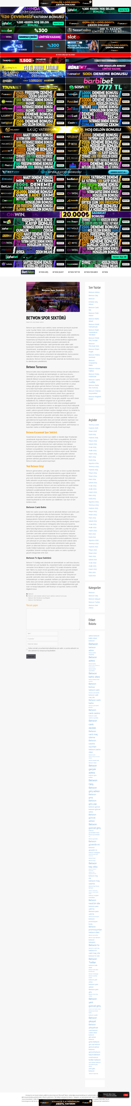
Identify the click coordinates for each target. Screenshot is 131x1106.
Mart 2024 (92, 479)
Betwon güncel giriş (95, 826)
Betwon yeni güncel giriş (95, 1002)
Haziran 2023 (93, 508)
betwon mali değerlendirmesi (92, 873)
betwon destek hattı (94, 760)
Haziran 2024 (93, 470)
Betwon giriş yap (93, 802)
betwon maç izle (93, 877)
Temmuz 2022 (94, 543)
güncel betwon (94, 1052)
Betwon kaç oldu (93, 865)
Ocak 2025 (92, 447)
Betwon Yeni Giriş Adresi (93, 995)
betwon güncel (94, 807)
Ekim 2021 (92, 572)
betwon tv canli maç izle (94, 951)
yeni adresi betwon (95, 1062)
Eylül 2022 (92, 537)
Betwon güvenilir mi (94, 843)
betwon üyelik (93, 1015)
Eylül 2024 (92, 460)
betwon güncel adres (94, 810)
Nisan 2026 (93, 431)
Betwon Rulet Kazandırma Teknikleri (94, 332)
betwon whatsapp (93, 974)
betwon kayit (92, 858)
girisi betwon (94, 1042)
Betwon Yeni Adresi (91, 272)
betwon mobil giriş (93, 890)
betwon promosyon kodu (93, 921)
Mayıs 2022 (93, 550)
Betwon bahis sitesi (94, 675)
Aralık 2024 (92, 450)
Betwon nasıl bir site (94, 902)
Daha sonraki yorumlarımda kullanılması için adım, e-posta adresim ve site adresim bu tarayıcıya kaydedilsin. (53, 649)
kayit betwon (94, 1055)
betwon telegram (92, 941)
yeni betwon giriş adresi (93, 1065)
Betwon (105, 272)
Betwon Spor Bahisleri (94, 937)
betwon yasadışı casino (93, 976)
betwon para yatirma (93, 907)
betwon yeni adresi (93, 985)
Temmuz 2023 (94, 505)
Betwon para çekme (93, 912)
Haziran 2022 (93, 547)
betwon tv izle (94, 956)
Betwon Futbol (92, 763)
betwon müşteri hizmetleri (93, 896)
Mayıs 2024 (93, 473)
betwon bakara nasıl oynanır (94, 680)
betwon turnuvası (61, 596)
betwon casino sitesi (95, 750)
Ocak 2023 (92, 524)
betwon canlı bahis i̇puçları (94, 706)
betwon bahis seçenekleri (92, 669)
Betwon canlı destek (34, 596)
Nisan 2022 (93, 553)
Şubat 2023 (93, 521)
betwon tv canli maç (94, 948)
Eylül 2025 (92, 434)
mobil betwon (93, 1057)
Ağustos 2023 (94, 502)
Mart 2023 (92, 518)
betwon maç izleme (94, 882)
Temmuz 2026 (94, 425)
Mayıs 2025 (93, 441)
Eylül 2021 (92, 576)
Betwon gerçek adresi (93, 769)
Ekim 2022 (92, 534)
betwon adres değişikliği (92, 653)
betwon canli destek (94, 692)
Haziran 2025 (93, 438)
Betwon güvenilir (93, 839)
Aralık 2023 (92, 489)
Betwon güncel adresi (92, 817)
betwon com (92, 755)
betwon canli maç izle (93, 696)
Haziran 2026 (93, 428)
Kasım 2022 (93, 531)
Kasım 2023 (93, 492)
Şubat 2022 (93, 559)
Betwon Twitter (74, 272)
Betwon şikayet (93, 1020)
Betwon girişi (92, 796)
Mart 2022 (92, 556)
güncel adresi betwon (94, 1048)
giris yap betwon (94, 1044)
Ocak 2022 (92, 563)
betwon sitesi (94, 932)
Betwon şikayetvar (93, 1026)
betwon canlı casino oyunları (93, 717)
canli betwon (93, 1030)
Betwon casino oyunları (92, 743)
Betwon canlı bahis (95, 701)
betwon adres (92, 648)
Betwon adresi (93, 659)
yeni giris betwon (92, 1070)
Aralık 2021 (92, 566)
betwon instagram (94, 852)
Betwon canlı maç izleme (93, 734)
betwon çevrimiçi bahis (93, 1011)
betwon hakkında (93, 1073)
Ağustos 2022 (94, 540)
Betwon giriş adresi (94, 789)
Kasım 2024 (93, 454)
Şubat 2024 (93, 482)
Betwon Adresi (94, 292)
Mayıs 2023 (93, 511)
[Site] (32, 94)
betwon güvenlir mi (93, 848)
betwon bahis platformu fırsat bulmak (94, 666)
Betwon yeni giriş (93, 990)
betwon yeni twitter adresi (95, 1009)
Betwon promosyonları (95, 928)
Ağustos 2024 (94, 463)
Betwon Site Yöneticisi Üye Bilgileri (39, 598)
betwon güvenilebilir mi (94, 835)
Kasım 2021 (93, 569)
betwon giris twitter (93, 776)
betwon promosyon (94, 916)
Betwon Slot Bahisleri (35, 600)
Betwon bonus (92, 685)
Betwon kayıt (92, 860)
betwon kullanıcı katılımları (92, 870)
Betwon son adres (93, 935)
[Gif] (65, 129)
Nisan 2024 (93, 476)
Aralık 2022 (92, 527)
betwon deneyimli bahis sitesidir (94, 757)
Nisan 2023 (93, 515)
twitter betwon (95, 1060)
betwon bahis (92, 663)
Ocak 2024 (92, 486)
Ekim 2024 (92, 457)
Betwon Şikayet (58, 272)
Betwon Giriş (43, 272)
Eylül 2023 (92, 499)
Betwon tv (94, 945)
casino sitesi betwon (93, 1034)
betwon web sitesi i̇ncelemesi (93, 970)
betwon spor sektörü (48, 596)
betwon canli (94, 690)
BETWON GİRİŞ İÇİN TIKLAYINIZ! (65, 55)
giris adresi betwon (92, 1038)
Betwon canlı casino (94, 711)
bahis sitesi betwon (93, 639)
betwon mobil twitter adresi (93, 893)
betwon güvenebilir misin (94, 831)
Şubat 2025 (93, 444)
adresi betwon (94, 636)
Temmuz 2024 (94, 466)
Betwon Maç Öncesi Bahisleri (94, 887)
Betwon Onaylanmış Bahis (93, 363)
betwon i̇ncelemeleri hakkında (93, 855)
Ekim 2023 (92, 495)
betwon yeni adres (93, 981)
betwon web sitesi (93, 966)
